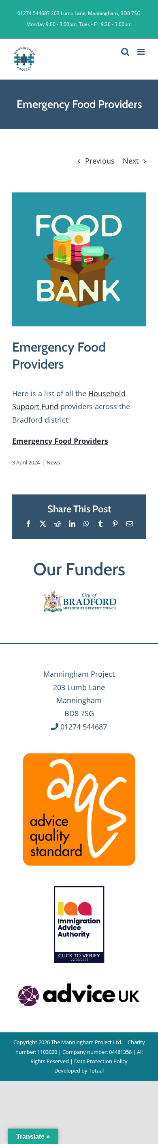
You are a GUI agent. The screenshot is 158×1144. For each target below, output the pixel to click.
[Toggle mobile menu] (141, 51)
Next (131, 161)
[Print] (79, 752)
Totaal (96, 1070)
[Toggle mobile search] (125, 51)
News (53, 462)
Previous (100, 161)
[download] (79, 982)
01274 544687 (33, 13)
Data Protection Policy (101, 1061)
